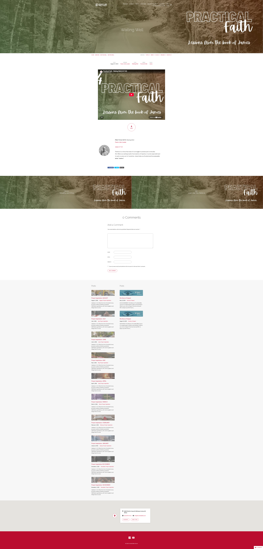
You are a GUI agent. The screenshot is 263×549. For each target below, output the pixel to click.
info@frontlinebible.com (140, 515)
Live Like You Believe (196, 193)
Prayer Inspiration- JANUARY (100, 443)
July (98, 321)
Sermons (97, 54)
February (102, 425)
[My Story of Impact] (131, 294)
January (101, 445)
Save (131, 128)
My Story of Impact (125, 298)
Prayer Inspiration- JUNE (98, 339)
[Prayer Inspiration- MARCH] (103, 398)
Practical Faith (143, 63)
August (101, 300)
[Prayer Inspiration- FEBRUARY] (103, 419)
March (100, 404)
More (168, 5)
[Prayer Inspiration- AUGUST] (103, 294)
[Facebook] (130, 538)
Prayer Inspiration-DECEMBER (100, 464)
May (99, 362)
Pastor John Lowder (125, 63)
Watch (137, 3)
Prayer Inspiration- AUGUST (99, 298)
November (103, 487)
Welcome (125, 3)
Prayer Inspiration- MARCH (99, 402)
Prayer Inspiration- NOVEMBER (100, 485)
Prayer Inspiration (107, 300)
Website (109, 261)
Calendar (161, 3)
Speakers (163, 54)
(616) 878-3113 (127, 515)
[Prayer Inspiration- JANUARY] (103, 440)
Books (157, 54)
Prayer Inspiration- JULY (98, 319)
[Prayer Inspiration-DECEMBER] (103, 461)
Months (169, 54)
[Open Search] (171, 4)
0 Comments (259, 547)
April (99, 383)
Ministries (143, 3)
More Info (125, 519)
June (99, 342)
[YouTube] (133, 538)
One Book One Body (152, 3)
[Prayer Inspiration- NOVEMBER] (103, 481)
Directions (134, 519)
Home (92, 54)
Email (109, 257)
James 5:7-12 (119, 147)
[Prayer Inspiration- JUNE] (103, 336)
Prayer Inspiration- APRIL (98, 381)
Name (109, 252)
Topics (147, 54)
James (151, 63)
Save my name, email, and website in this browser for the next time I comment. (127, 266)
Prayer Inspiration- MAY (98, 360)
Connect (131, 3)
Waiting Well (103, 54)
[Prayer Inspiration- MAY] (103, 357)
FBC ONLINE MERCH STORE (159, 5)
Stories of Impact (131, 300)
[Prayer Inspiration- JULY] (103, 315)
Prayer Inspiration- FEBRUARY (100, 422)
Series (152, 54)
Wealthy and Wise (66, 193)
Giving (167, 3)
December (103, 466)
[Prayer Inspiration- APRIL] (103, 377)
